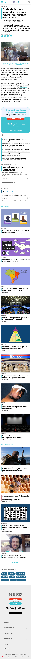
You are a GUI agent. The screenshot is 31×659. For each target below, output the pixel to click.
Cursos (6, 644)
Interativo (5, 149)
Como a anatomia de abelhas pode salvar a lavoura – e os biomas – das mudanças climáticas (16, 145)
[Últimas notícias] (22, 657)
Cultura (12, 576)
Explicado (4, 344)
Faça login (15, 603)
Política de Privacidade (23, 180)
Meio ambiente (21, 579)
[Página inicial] (15, 2)
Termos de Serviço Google (7, 182)
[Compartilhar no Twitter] (5, 36)
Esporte (13, 579)
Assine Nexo (15, 599)
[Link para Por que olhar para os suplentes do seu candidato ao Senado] (15, 305)
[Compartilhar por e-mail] (8, 36)
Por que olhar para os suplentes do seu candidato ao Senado (15, 318)
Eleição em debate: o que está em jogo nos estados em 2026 (15, 289)
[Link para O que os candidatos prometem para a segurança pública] (15, 456)
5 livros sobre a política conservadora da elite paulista (14, 556)
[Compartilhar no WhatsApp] (11, 36)
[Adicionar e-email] (27, 178)
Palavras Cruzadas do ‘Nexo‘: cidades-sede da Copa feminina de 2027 (15, 527)
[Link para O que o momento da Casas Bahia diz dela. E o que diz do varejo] (15, 363)
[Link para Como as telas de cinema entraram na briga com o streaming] (15, 423)
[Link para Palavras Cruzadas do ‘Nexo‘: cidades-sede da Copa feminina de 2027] (15, 513)
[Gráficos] (9, 657)
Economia (11, 573)
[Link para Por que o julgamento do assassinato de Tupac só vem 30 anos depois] (15, 392)
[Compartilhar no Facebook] (2, 36)
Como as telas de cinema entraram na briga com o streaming (16, 437)
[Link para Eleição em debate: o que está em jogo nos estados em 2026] (15, 276)
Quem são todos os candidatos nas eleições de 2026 (15, 231)
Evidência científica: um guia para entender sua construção (15, 347)
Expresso (4, 139)
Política (4, 573)
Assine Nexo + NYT (15, 612)
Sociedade (5, 576)
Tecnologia (5, 579)
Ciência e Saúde (21, 576)
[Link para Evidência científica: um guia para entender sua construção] (15, 334)
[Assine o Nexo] (3, 657)
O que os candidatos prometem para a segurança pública (14, 469)
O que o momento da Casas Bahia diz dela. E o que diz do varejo (15, 377)
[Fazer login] (29, 2)
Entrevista (5, 158)
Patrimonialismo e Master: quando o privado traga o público (16, 260)
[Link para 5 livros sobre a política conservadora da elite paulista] (15, 543)
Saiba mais (12, 134)
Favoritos (5, 154)
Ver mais (15, 562)
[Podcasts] (16, 657)
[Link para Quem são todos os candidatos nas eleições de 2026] (15, 218)
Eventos (7, 648)
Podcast (3, 257)
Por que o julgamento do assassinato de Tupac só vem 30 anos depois (14, 406)
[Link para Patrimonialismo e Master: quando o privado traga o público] (15, 247)
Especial (3, 228)
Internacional (20, 573)
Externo (4, 143)
